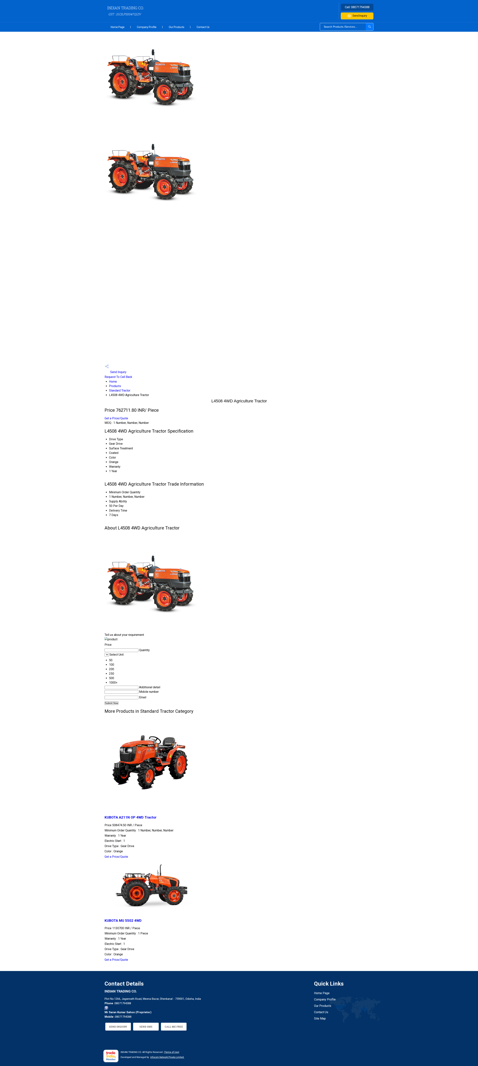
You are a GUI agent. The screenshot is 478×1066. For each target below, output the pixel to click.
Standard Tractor (119, 390)
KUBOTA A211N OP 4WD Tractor (130, 817)
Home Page (118, 27)
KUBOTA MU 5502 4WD (123, 921)
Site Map (320, 1018)
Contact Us (203, 27)
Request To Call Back (118, 377)
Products (115, 386)
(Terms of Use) (171, 1052)
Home (113, 381)
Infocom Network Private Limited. (167, 1057)
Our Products (176, 27)
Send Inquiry (360, 15)
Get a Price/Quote (116, 418)
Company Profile (146, 27)
